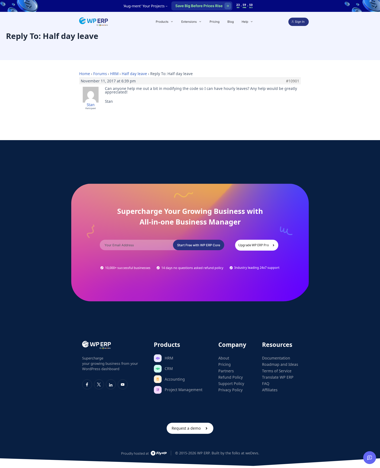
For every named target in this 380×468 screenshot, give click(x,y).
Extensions (189, 22)
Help (245, 22)
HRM (114, 73)
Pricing (214, 22)
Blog (230, 22)
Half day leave (134, 73)
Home (84, 73)
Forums (100, 73)
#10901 (292, 81)
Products (162, 22)
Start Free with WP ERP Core (198, 245)
